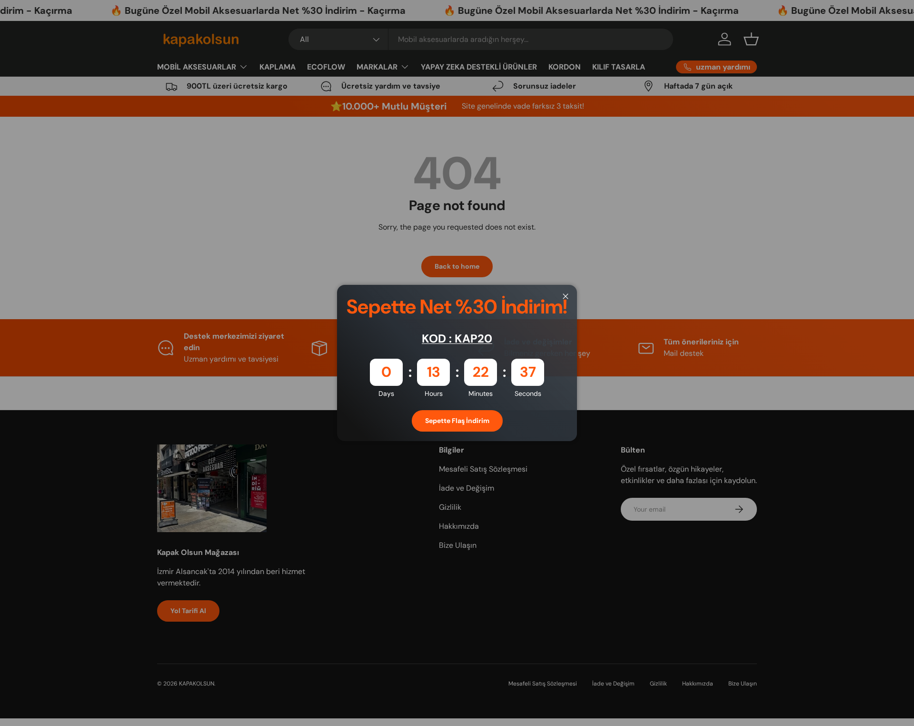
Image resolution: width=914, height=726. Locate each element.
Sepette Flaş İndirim (457, 420)
